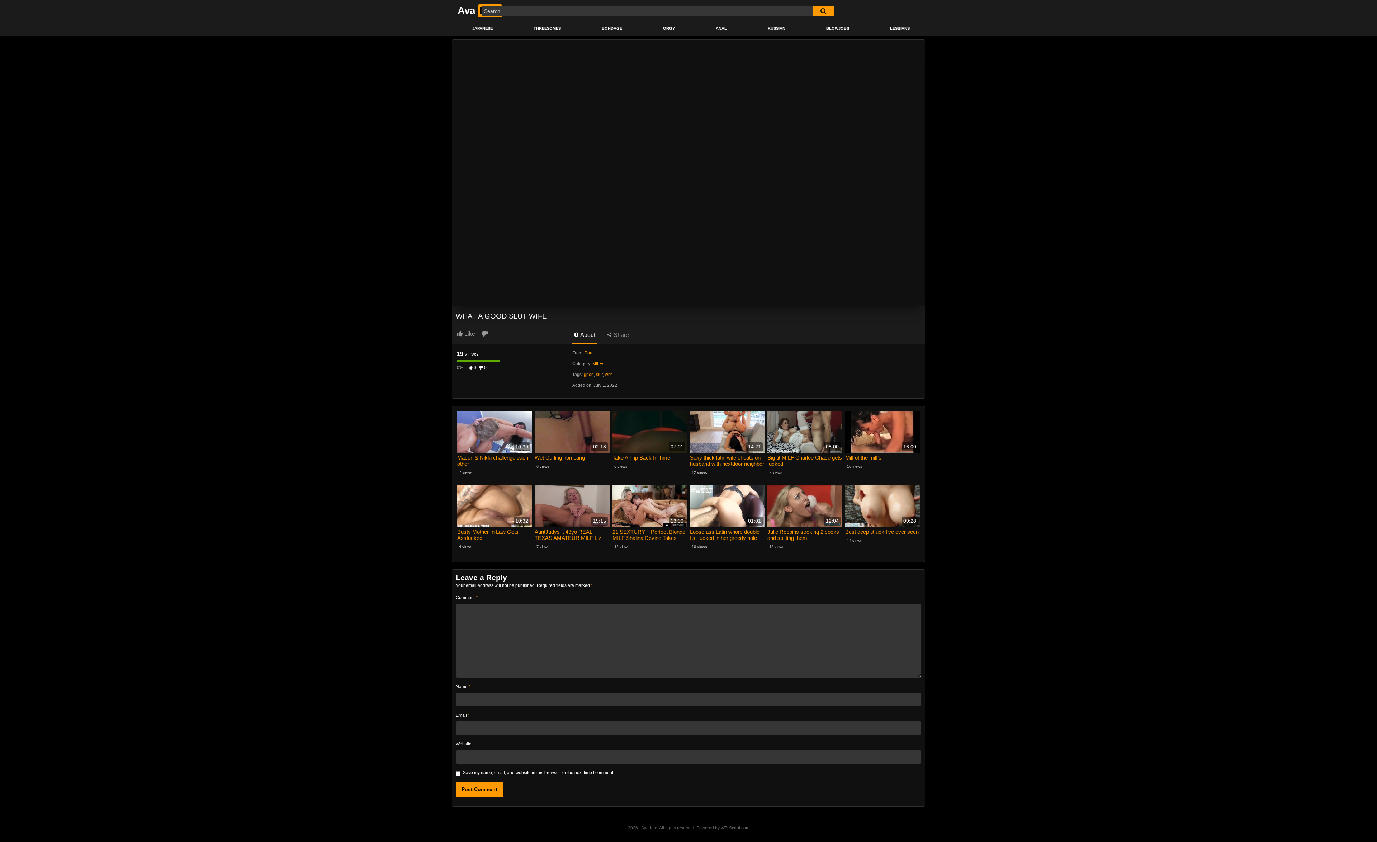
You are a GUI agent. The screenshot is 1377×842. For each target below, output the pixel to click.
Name (463, 686)
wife (609, 374)
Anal (721, 28)
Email (463, 715)
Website (464, 744)
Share (620, 335)
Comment (467, 597)
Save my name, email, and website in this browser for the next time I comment (538, 772)
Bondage (612, 28)
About (587, 335)
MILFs (598, 363)
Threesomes (547, 28)
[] (823, 11)
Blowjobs (837, 28)
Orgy (669, 28)
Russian (776, 28)
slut (599, 374)
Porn (589, 353)
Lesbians (900, 28)
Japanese (482, 28)
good (589, 374)
